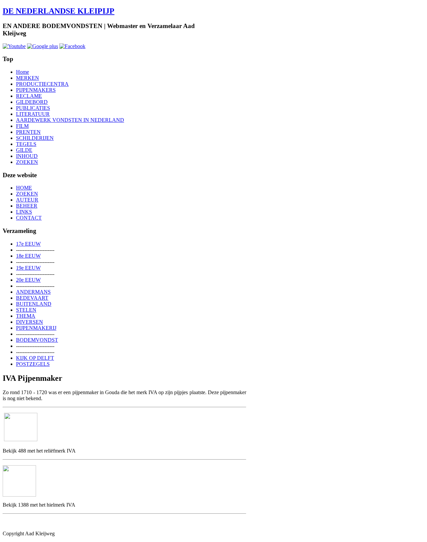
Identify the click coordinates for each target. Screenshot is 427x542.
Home (22, 72)
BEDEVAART (32, 298)
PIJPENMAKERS (36, 90)
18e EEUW (28, 256)
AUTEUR (27, 200)
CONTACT (29, 218)
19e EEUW (28, 268)
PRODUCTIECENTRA (42, 84)
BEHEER (26, 206)
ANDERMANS (33, 292)
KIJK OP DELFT (35, 358)
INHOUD (27, 156)
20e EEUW (28, 280)
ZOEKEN (27, 162)
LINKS (24, 212)
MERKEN (27, 78)
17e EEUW (28, 244)
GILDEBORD (32, 102)
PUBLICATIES (33, 108)
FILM (22, 126)
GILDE (24, 150)
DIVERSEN (29, 322)
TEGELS (26, 144)
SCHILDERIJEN (35, 138)
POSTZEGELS (33, 364)
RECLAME (29, 96)
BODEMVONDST (37, 340)
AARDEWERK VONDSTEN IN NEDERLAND (70, 120)
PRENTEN (28, 132)
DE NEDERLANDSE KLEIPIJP (58, 11)
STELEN (26, 310)
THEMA (25, 316)
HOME (24, 188)
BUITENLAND (33, 304)
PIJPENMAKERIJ (36, 328)
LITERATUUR (33, 114)
